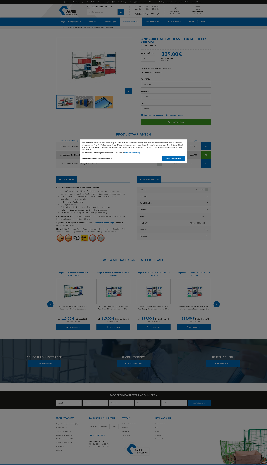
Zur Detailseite (74, 327)
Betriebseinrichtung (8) (64, 435)
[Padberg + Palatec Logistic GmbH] (68, 10)
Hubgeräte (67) (61, 427)
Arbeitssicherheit (174, 22)
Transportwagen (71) (63, 431)
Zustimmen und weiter (174, 158)
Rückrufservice (98, 2)
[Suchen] (120, 12)
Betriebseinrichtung (130, 22)
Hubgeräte (93, 22)
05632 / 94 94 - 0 (147, 13)
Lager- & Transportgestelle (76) (67, 424)
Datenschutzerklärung (132, 153)
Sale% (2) (59, 450)
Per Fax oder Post (223, 363)
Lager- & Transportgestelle (71, 22)
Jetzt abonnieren (199, 403)
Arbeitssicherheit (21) (64, 442)
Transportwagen (110, 22)
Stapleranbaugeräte (153, 22)
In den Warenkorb (177, 122)
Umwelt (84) (60, 446)
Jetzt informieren (45, 363)
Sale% (203, 22)
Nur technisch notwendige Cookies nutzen (97, 158)
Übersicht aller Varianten (153, 115)
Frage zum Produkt (176, 115)
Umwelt (191, 22)
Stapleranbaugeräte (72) (64, 439)
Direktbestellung (120, 2)
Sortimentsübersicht (143, 2)
